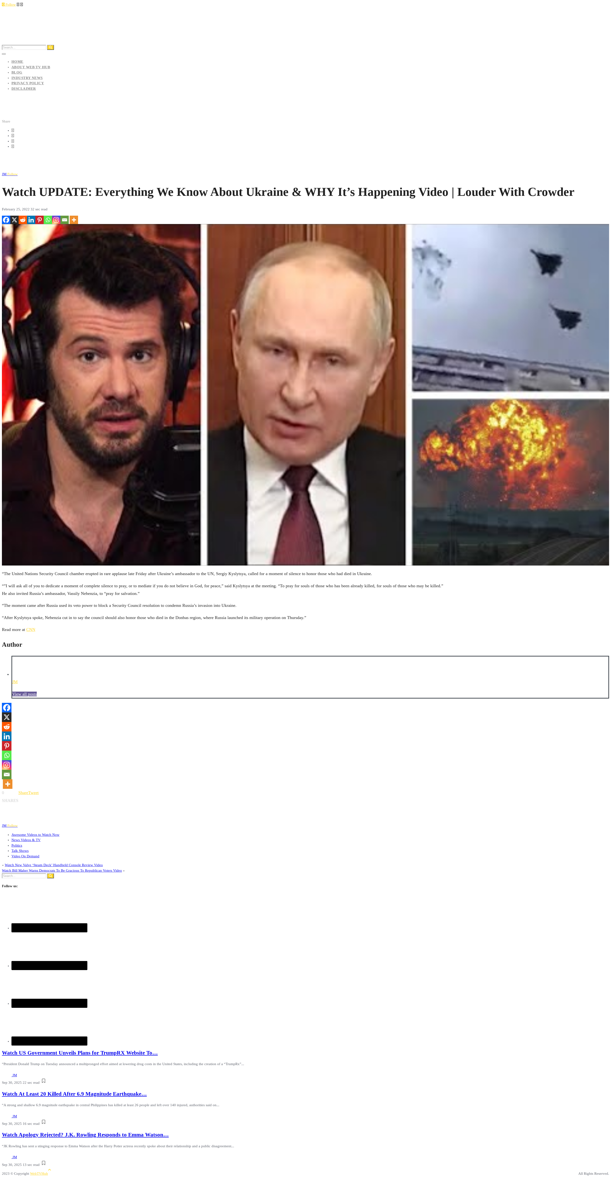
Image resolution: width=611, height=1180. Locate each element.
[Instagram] (56, 220)
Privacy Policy (27, 83)
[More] (74, 220)
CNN (30, 629)
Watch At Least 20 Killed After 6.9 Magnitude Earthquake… (74, 1094)
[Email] (64, 220)
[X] (14, 220)
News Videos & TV (26, 840)
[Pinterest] (39, 220)
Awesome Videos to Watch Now (35, 835)
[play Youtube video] (305, 395)
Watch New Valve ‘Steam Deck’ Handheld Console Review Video (54, 865)
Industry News (27, 78)
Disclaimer (23, 89)
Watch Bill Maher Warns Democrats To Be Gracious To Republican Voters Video (62, 870)
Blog (16, 72)
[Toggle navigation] (4, 54)
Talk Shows (20, 851)
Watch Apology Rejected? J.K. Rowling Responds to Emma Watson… (85, 1135)
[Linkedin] (31, 220)
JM (10, 174)
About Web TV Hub (30, 67)
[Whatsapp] (48, 220)
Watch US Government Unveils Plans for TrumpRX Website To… (80, 1053)
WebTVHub (39, 1173)
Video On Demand (25, 856)
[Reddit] (23, 220)
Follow (10, 4)
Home (17, 62)
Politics (16, 845)
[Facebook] (6, 220)
